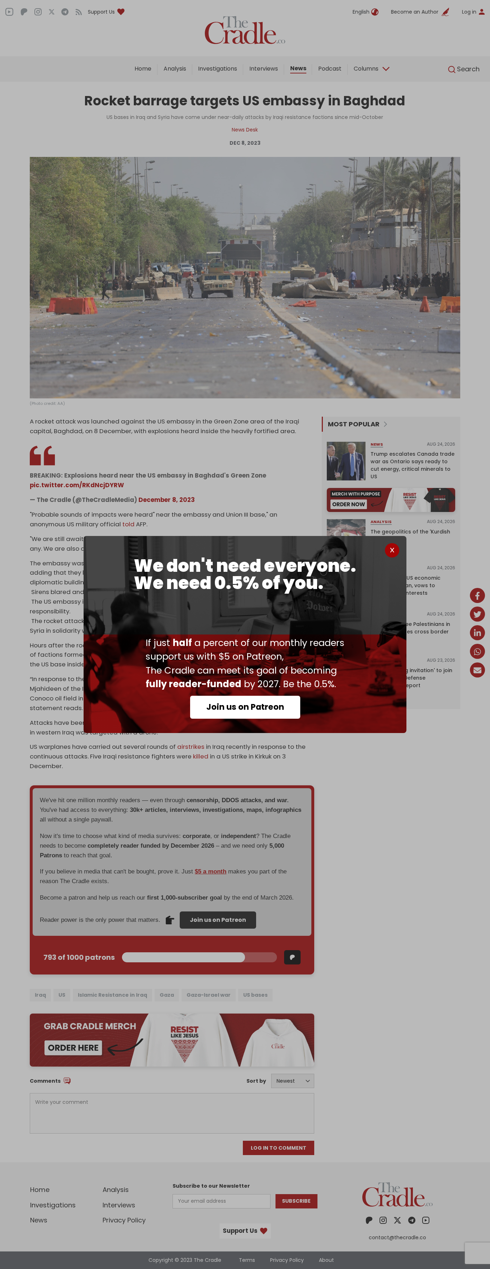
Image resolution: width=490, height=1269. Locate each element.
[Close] (392, 550)
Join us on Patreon (245, 707)
